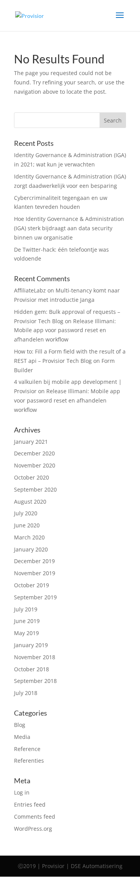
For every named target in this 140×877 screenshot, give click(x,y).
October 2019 (31, 585)
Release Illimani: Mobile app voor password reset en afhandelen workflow (65, 330)
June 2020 (27, 525)
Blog (19, 724)
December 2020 (34, 453)
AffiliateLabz (30, 290)
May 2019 (26, 633)
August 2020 (30, 501)
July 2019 (25, 609)
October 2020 (31, 477)
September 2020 (35, 489)
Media (22, 736)
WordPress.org (33, 828)
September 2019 (35, 597)
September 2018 (35, 680)
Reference (27, 749)
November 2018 (34, 657)
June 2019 (27, 621)
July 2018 (25, 693)
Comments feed (34, 816)
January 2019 (31, 645)
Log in (22, 792)
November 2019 (34, 573)
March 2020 (29, 537)
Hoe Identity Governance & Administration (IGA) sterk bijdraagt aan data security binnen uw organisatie (69, 228)
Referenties (29, 760)
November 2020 (34, 465)
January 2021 (31, 441)
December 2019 (34, 561)
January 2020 (31, 549)
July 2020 (25, 513)
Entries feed (30, 804)
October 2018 (31, 669)
